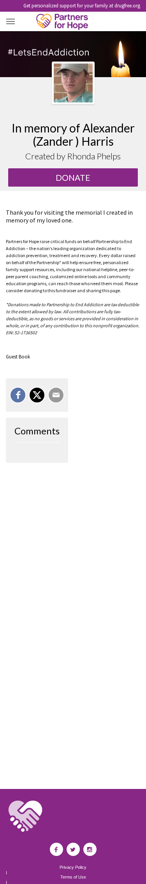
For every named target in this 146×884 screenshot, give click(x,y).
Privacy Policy (73, 867)
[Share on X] (37, 395)
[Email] (56, 395)
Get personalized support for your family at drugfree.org (81, 5)
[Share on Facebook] (18, 395)
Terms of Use (73, 877)
